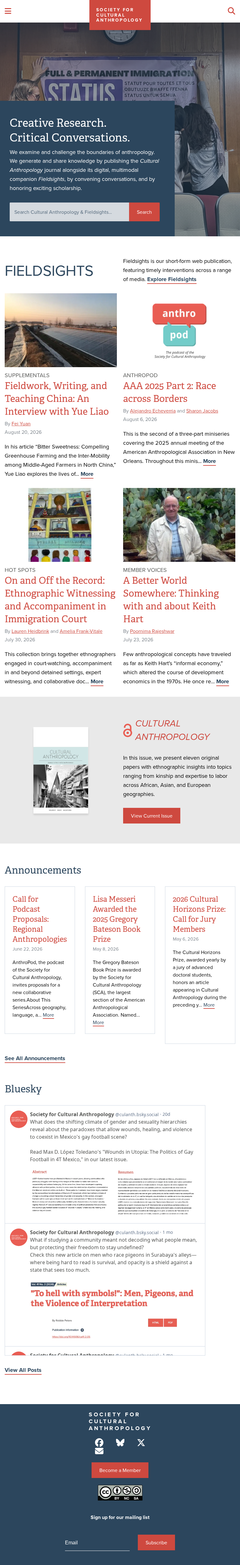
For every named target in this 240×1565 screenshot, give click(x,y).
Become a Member (120, 1470)
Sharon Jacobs (202, 410)
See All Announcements (35, 1058)
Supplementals (27, 375)
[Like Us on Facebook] (99, 1443)
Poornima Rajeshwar (152, 631)
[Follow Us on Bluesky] (120, 1443)
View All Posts (23, 1370)
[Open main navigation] (8, 11)
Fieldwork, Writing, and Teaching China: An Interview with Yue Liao (57, 399)
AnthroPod (140, 375)
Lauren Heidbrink (30, 631)
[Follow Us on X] (141, 1443)
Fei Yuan (21, 423)
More (87, 474)
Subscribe (156, 1542)
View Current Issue (151, 815)
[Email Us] (99, 1451)
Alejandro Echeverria (153, 410)
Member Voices (145, 570)
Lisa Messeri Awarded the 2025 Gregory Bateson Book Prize (117, 919)
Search (144, 211)
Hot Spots (20, 570)
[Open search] (231, 11)
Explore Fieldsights (172, 279)
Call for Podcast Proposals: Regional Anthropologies (39, 919)
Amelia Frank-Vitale (81, 631)
